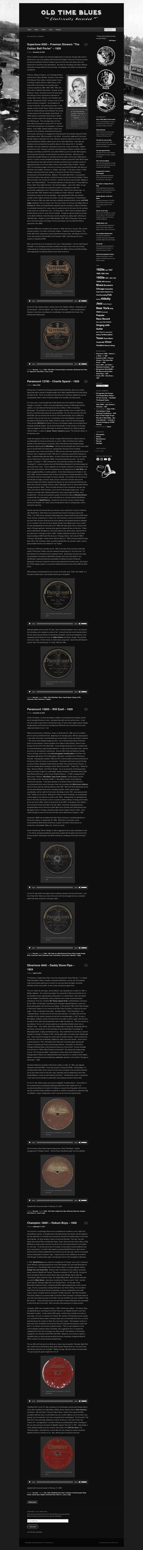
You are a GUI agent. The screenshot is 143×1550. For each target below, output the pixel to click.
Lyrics (51, 30)
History (98, 437)
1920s (45, 370)
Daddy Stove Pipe (60, 1211)
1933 (114, 278)
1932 (111, 278)
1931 (107, 278)
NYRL (79, 697)
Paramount (30, 699)
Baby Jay (54, 953)
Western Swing (109, 345)
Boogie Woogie (80, 953)
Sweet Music (109, 332)
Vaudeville (100, 342)
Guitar (84, 1493)
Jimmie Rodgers (107, 304)
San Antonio (107, 322)
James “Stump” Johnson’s (55, 431)
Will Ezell (40, 423)
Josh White (79, 469)
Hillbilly (106, 299)
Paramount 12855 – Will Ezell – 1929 (50, 709)
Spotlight (99, 443)
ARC (103, 281)
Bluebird (108, 282)
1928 (98, 273)
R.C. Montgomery (48, 1542)
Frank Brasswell (77, 1493)
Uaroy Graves (65, 955)
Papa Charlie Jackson (59, 776)
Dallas (98, 292)
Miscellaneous (101, 439)
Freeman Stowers (60, 370)
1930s (49, 1493)
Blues (53, 370)
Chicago (74, 697)
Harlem (98, 299)
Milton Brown (39, 1280)
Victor (108, 342)
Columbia (109, 289)
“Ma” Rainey (53, 1001)
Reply (78, 955)
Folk (109, 294)
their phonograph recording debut (62, 753)
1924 (49, 1211)
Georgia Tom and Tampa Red (37, 1270)
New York (102, 308)
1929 (49, 370)
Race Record (103, 318)
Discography (100, 434)
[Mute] (80, 301)
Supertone (33, 371)
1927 (110, 269)
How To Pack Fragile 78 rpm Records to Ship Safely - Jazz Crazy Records (105, 417)
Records (35, 370)
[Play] (30, 301)
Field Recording (101, 295)
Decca (111, 292)
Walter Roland (58, 637)
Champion (69, 1493)
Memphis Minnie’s (81, 495)
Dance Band (104, 292)
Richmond (77, 370)
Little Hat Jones (73, 1427)
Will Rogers (112, 40)
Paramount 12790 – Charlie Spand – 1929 (53, 381)
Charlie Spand (67, 697)
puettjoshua (76, 118)
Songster (82, 1211)
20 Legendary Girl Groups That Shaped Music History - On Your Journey (105, 395)
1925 (106, 270)
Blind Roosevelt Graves (65, 953)
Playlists (58, 30)
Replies (48, 699)
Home (29, 30)
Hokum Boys (36, 1495)
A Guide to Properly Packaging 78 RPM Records (105, 422)
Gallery (43, 30)
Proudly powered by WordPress (108, 1542)
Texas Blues (40, 371)
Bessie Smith (63, 1001)
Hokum (29, 1495)
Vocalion (100, 345)
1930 (44, 1493)
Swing (98, 335)
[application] (57, 301)
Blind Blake (50, 446)
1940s (98, 281)
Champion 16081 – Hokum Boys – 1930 (52, 1223)
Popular (100, 315)
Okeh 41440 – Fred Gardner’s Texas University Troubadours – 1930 (106, 411)
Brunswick (108, 285)
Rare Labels (99, 322)
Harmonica (70, 370)
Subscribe (32, 1527)
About (36, 30)
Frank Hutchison (81, 1409)
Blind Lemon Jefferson (80, 784)
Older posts (32, 1502)
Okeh (98, 311)
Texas (51, 955)
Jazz (99, 303)
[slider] (84, 301)
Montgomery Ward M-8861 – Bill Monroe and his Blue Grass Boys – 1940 (105, 371)
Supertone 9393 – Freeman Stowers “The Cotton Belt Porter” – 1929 (104, 360)
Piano (36, 699)
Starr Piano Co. (31, 1213)
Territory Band (106, 334)
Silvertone (76, 1211)
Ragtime (42, 1495)
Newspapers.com (75, 115)
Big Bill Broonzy (44, 500)
